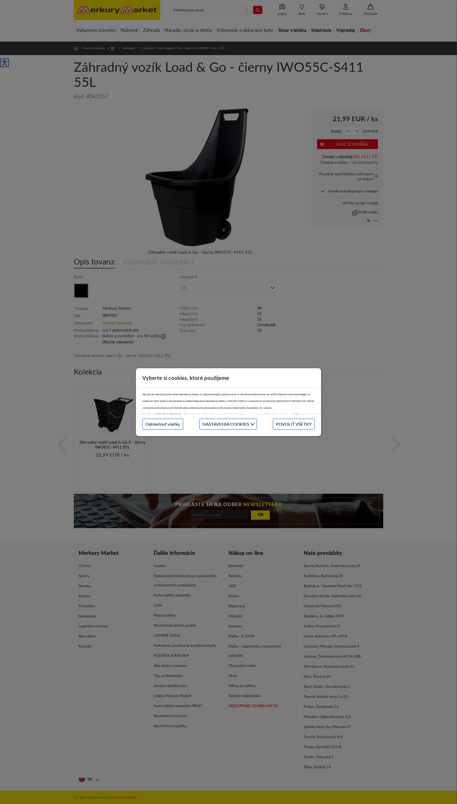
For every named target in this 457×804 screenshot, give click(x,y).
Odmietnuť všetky (162, 424)
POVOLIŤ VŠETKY (294, 424)
